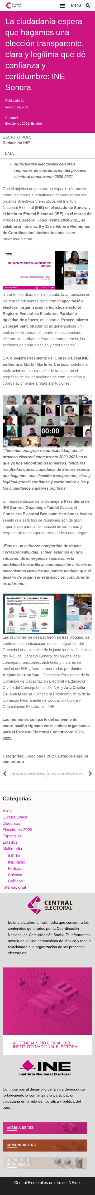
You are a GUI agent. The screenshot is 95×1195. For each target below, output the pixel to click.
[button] (62, 5)
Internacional (14, 887)
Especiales (12, 836)
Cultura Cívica (15, 817)
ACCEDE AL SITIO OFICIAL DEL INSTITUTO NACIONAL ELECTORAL (46, 1045)
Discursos (11, 823)
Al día (7, 811)
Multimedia (12, 848)
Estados (36, 123)
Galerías (15, 874)
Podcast (15, 868)
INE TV (14, 856)
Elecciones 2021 (17, 123)
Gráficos (15, 881)
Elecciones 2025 (17, 829)
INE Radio (16, 862)
